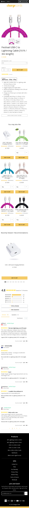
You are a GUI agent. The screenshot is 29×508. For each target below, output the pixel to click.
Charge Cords (16, 504)
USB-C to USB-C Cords (14, 447)
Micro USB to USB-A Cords (14, 450)
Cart (24, 1)
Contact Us (14, 464)
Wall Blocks (14, 453)
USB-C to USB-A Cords (14, 445)
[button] (24, 341)
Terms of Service (14, 477)
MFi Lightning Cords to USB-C (14, 442)
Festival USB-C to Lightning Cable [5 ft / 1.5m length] (13, 378)
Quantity (4, 67)
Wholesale (14, 479)
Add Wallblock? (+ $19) (6, 60)
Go (26, 493)
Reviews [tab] (4, 314)
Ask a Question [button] (15, 309)
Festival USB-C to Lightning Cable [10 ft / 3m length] (13, 421)
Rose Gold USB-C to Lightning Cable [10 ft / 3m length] (13, 357)
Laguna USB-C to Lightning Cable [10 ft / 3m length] (13, 337)
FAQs (14, 467)
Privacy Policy (14, 472)
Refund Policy (14, 474)
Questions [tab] (14, 314)
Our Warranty (14, 469)
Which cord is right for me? (14, 115)
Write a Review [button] (15, 306)
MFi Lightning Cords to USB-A (14, 440)
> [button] (19, 428)
